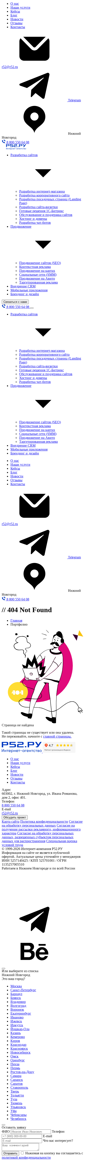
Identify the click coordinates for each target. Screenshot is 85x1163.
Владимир (18, 1002)
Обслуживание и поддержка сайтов (45, 215)
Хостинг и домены (33, 219)
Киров (15, 1041)
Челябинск (18, 1119)
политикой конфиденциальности (26, 1157)
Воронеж (17, 1009)
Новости (16, 19)
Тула (13, 1099)
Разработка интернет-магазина (42, 191)
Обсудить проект (14, 817)
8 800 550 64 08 (17, 142)
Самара (15, 1076)
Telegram (74, 100)
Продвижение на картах (37, 271)
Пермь (15, 1068)
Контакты (17, 27)
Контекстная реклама (35, 267)
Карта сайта (10, 821)
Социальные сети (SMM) (37, 274)
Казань (15, 1033)
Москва (16, 986)
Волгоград (18, 1005)
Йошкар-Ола (19, 1029)
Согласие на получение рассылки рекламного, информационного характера (41, 829)
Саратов (16, 1083)
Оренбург (17, 1060)
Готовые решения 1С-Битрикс (41, 211)
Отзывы (16, 23)
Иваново (17, 1017)
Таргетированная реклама (38, 282)
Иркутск (16, 1025)
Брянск (15, 998)
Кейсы (15, 11)
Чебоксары (18, 1115)
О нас (14, 3)
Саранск (16, 1080)
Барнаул (16, 994)
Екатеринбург (20, 1013)
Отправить (10, 1153)
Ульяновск (18, 1107)
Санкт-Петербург (23, 990)
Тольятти (17, 1095)
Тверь (14, 1091)
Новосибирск (20, 1052)
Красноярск (19, 1048)
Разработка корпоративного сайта (44, 195)
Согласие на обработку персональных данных (42, 823)
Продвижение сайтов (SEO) (40, 263)
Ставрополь (19, 1087)
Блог (13, 15)
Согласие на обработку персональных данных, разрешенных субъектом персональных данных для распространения (38, 837)
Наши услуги (20, 7)
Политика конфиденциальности (44, 821)
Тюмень (16, 1103)
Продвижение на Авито (37, 278)
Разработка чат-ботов (35, 222)
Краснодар (18, 1044)
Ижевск (16, 1021)
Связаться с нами (15, 301)
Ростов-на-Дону (22, 1072)
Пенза (14, 1064)
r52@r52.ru (10, 67)
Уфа (13, 1111)
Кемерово (17, 1037)
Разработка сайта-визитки (38, 207)
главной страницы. (57, 736)
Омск (14, 1056)
